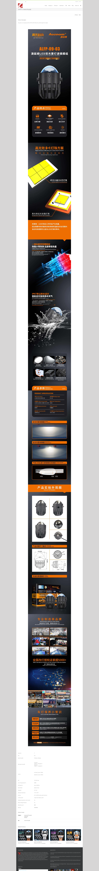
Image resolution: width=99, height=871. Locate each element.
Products (56, 5)
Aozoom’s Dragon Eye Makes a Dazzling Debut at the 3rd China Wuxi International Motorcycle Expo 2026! (65, 861)
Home (46, 5)
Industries (61, 5)
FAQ (80, 1)
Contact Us (77, 5)
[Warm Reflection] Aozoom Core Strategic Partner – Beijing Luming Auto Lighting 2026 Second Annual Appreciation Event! (65, 864)
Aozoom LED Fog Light (28, 815)
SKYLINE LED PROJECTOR (38, 842)
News (69, 5)
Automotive (26, 816)
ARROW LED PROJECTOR (70, 842)
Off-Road (25, 817)
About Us (77, 1)
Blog (73, 5)
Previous (76, 14)
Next (79, 14)
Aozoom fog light (27, 820)
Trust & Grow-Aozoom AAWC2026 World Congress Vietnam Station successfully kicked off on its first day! (65, 853)
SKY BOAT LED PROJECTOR (54, 842)
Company (50, 5)
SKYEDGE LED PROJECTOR (22, 842)
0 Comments (27, 843)
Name (20, 868)
